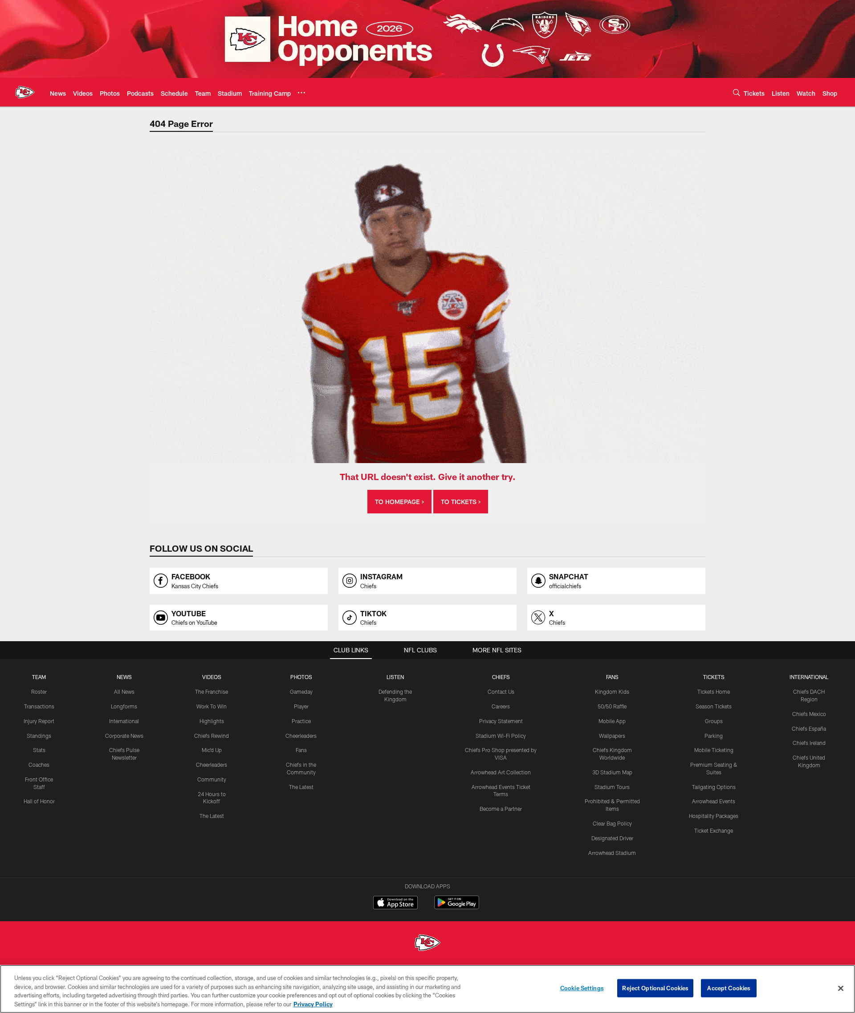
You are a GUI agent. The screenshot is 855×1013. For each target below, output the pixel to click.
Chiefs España (809, 728)
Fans (301, 750)
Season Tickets (714, 706)
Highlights (212, 721)
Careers (501, 706)
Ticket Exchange (713, 830)
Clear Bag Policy (612, 823)
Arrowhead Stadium (612, 853)
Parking (713, 735)
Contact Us (501, 691)
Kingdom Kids (612, 691)
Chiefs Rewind (211, 735)
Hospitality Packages (713, 816)
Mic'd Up (212, 750)
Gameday (301, 691)
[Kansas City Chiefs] (427, 943)
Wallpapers (612, 735)
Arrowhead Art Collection (501, 772)
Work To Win (211, 706)
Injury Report (39, 721)
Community (211, 779)
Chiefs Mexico (809, 714)
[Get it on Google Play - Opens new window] (456, 907)
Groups (714, 721)
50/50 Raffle (612, 706)
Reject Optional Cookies (655, 988)
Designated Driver (612, 838)
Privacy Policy (313, 1003)
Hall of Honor (39, 801)
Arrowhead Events (713, 801)
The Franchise (211, 691)
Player (301, 706)
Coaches (38, 764)
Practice (301, 721)
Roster (39, 691)
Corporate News (124, 735)
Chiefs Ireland (809, 743)
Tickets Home (713, 691)
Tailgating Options (714, 787)
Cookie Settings (582, 988)
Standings (39, 735)
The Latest (212, 816)
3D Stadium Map (612, 772)
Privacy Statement (501, 721)
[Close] (841, 988)
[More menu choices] (301, 92)
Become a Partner (501, 809)
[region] (427, 989)
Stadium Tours (612, 787)
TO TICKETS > (460, 501)
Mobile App (612, 721)
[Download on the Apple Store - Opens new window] (395, 903)
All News (124, 691)
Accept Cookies (728, 988)
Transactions (39, 706)
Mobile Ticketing (713, 750)
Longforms (124, 706)
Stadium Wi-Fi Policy (501, 735)
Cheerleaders (211, 764)
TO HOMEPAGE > (399, 501)
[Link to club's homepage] (25, 92)
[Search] (736, 92)
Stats (39, 750)
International (124, 721)
